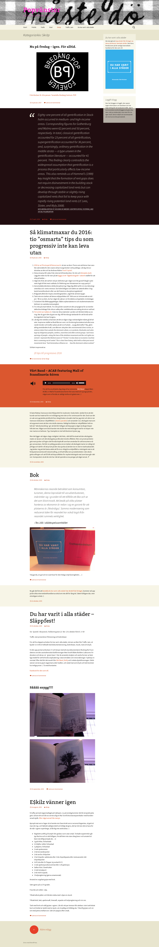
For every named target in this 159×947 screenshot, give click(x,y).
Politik (34, 27)
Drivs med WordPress (30, 943)
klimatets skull (86, 273)
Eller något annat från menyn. (49, 818)
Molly (66, 660)
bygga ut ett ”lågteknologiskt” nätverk (71, 275)
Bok (34, 475)
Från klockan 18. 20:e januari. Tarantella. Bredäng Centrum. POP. (53, 95)
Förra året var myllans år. (43, 312)
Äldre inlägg (42, 929)
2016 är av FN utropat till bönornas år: (47, 265)
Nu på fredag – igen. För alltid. (53, 46)
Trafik (43, 27)
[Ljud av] (77, 383)
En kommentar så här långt (40, 359)
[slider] (82, 383)
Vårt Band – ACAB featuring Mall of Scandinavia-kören (56, 372)
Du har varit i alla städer (86, 27)
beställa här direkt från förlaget (62, 591)
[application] (64, 383)
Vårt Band (80, 389)
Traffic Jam (69, 27)
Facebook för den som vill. (39, 671)
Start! (25, 27)
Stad (50, 27)
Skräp (59, 27)
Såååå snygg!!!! (41, 687)
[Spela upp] (45, 383)
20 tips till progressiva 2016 (48, 353)
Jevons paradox (61, 421)
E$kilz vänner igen (53, 802)
